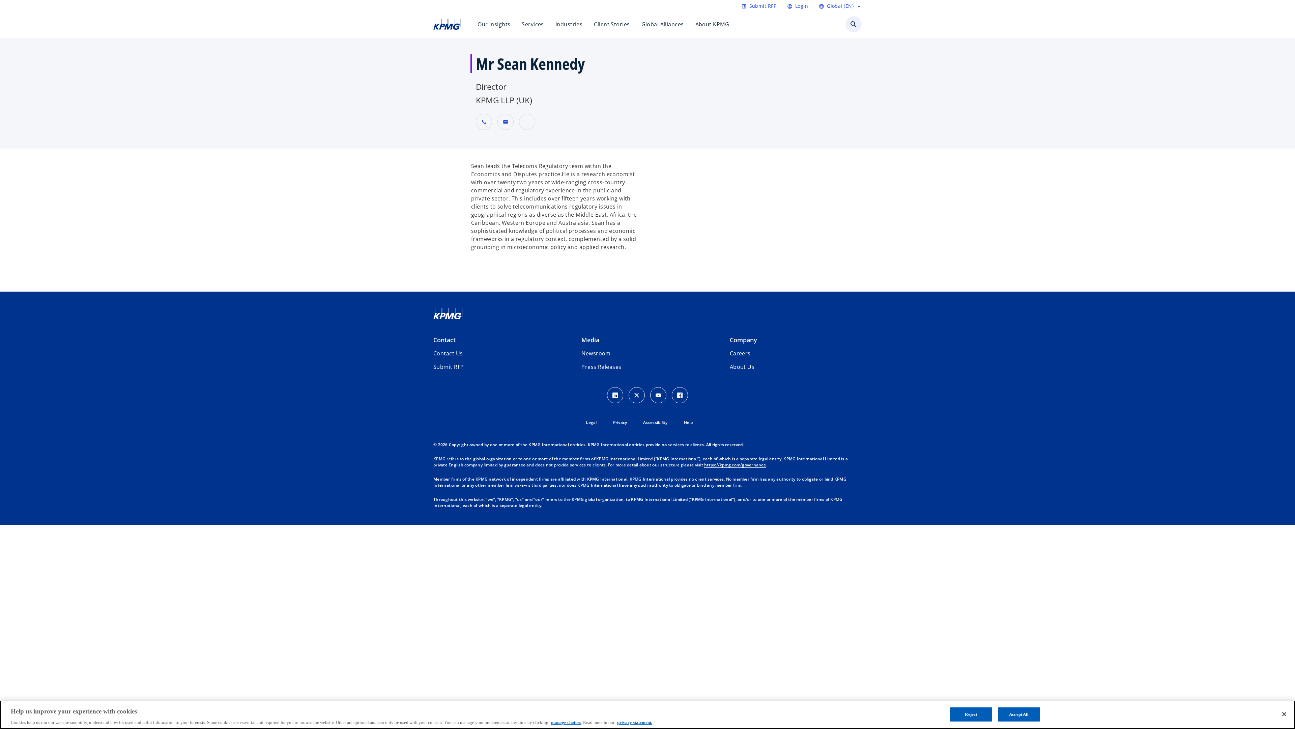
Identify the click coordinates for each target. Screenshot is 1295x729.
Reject (971, 714)
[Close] (1284, 714)
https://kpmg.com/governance (735, 465)
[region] (647, 715)
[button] (505, 122)
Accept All (1019, 714)
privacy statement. (634, 722)
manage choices (566, 722)
